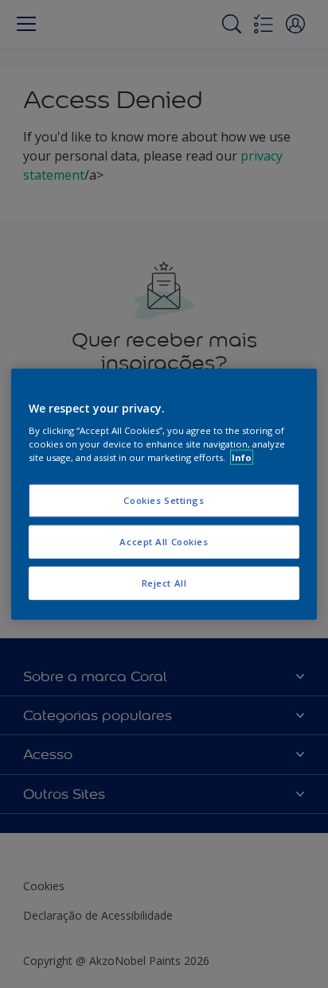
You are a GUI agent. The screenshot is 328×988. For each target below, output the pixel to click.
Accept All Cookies (163, 542)
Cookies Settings (163, 500)
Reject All (164, 583)
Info (242, 457)
